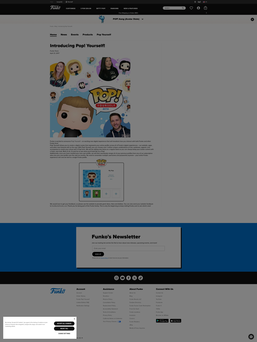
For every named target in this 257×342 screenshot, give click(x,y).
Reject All (64, 329)
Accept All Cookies (64, 324)
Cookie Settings (64, 334)
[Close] (74, 318)
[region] (39, 327)
